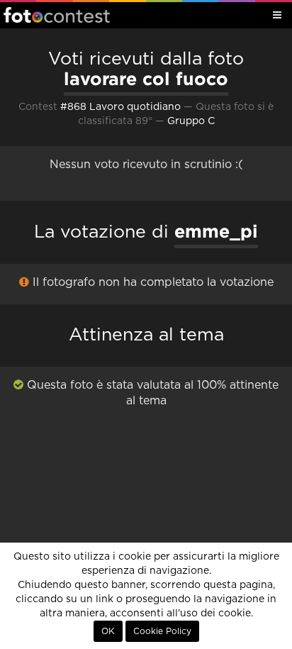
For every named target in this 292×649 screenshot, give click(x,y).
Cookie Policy (162, 631)
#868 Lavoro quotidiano (120, 107)
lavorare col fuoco (146, 79)
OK (108, 631)
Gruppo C (191, 121)
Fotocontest (57, 15)
